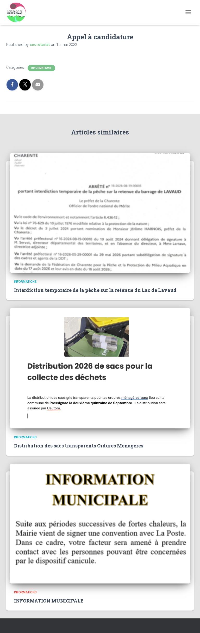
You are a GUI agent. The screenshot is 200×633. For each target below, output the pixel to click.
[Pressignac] (18, 12)
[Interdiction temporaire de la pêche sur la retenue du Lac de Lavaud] (100, 212)
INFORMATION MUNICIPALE (49, 601)
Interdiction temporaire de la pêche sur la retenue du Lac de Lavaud (95, 290)
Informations (41, 67)
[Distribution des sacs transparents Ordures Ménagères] (100, 368)
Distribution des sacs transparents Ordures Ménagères (78, 446)
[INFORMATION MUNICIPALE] (100, 523)
